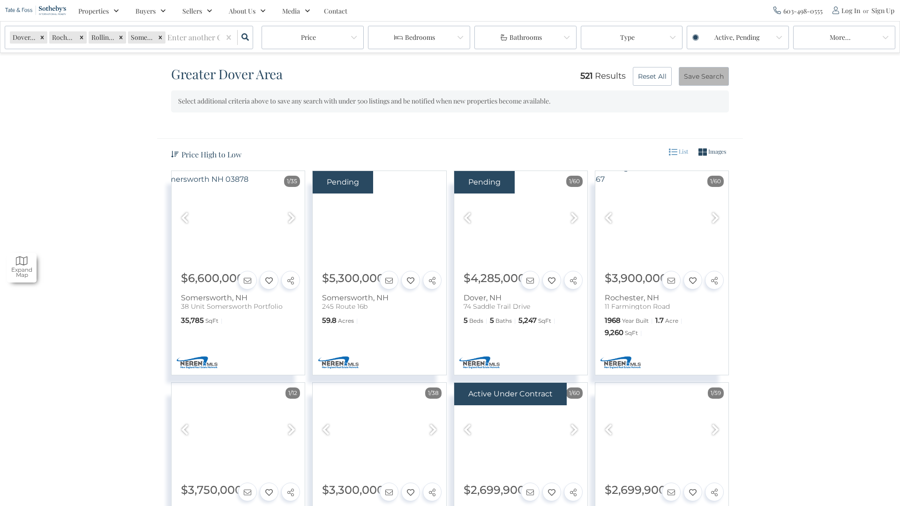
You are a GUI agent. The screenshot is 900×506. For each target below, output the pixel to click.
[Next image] (291, 218)
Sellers (192, 11)
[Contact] (247, 280)
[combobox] (168, 37)
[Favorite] (269, 280)
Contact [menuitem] (335, 11)
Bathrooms (526, 37)
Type (627, 37)
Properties (93, 11)
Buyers (145, 11)
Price (308, 37)
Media (291, 11)
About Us (242, 11)
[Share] (290, 280)
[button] (42, 37)
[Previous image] (185, 218)
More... (840, 37)
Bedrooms (420, 37)
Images (716, 151)
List (682, 151)
